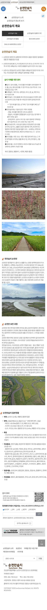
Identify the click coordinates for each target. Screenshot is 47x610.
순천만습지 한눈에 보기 (15, 20)
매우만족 (6, 509)
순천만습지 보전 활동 (13, 39)
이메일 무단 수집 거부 (31, 548)
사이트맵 (20, 551)
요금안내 (18, 548)
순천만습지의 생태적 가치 (34, 33)
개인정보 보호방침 (9, 551)
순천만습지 (14, 2)
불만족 (25, 509)
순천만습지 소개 (17, 17)
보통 (18, 509)
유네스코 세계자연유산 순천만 (12, 44)
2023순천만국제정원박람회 (26, 2)
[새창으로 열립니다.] (23, 523)
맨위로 (41, 543)
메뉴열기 (3, 8)
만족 (13, 509)
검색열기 (43, 9)
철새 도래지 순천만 (34, 39)
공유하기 (43, 16)
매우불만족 (32, 509)
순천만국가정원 (5, 2)
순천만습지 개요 (12, 33)
